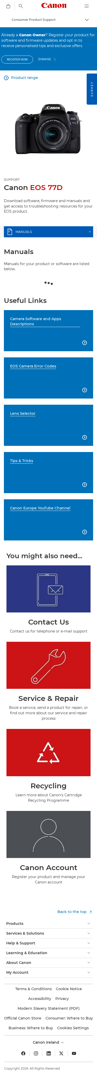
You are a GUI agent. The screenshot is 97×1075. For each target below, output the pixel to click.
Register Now (17, 59)
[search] (21, 6)
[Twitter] (61, 1053)
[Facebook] (23, 1053)
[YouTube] (74, 1053)
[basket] (8, 6)
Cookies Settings (73, 1028)
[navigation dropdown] (87, 6)
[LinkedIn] (49, 1053)
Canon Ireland (46, 1042)
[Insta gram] (36, 1053)
